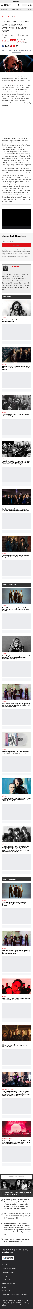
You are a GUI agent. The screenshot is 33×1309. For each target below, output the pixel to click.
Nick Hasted (22, 39)
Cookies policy (6, 1279)
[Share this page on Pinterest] (11, 46)
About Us (4, 1265)
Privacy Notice (24, 251)
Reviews (13, 40)
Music (3, 16)
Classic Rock (21, 41)
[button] (2, 5)
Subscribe (24, 5)
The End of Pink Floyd (17, 9)
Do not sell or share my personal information (15, 1294)
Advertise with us (7, 1291)
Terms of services (22, 250)
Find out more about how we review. (20, 82)
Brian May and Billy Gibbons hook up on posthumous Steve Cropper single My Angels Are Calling (17, 1216)
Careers (4, 1287)
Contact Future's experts (9, 1268)
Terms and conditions (8, 1272)
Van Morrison (17, 16)
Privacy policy (6, 1276)
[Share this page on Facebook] (3, 46)
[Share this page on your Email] (17, 46)
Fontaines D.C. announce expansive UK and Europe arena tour (17, 1240)
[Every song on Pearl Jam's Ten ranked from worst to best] (16, 1188)
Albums (10, 16)
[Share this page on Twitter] (6, 46)
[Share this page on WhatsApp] (8, 46)
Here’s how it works (16, 52)
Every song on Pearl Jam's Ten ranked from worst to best (17, 1193)
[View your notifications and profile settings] (18, 5)
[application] (16, 217)
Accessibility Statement (8, 1283)
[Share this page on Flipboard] (14, 46)
